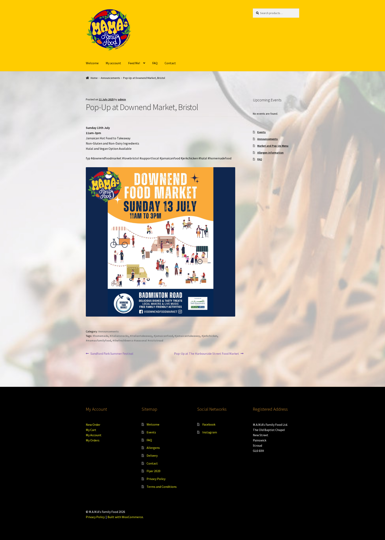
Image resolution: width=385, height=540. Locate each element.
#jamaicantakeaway (187, 336)
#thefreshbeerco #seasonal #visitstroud (137, 340)
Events (261, 132)
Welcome (92, 63)
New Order (93, 425)
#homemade (100, 336)
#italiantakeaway (141, 336)
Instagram (209, 432)
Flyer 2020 (153, 471)
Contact (170, 63)
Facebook (208, 424)
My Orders (92, 440)
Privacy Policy (156, 479)
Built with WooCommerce (125, 517)
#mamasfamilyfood (98, 340)
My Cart (91, 430)
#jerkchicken (209, 336)
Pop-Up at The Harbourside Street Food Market (206, 353)
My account (113, 63)
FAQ (155, 63)
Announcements (110, 78)
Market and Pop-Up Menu (272, 146)
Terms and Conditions (162, 487)
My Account (93, 435)
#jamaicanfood (163, 336)
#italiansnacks (119, 336)
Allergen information (270, 152)
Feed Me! (134, 63)
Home (94, 78)
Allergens (153, 448)
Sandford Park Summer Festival (111, 353)
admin (122, 99)
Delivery (152, 455)
